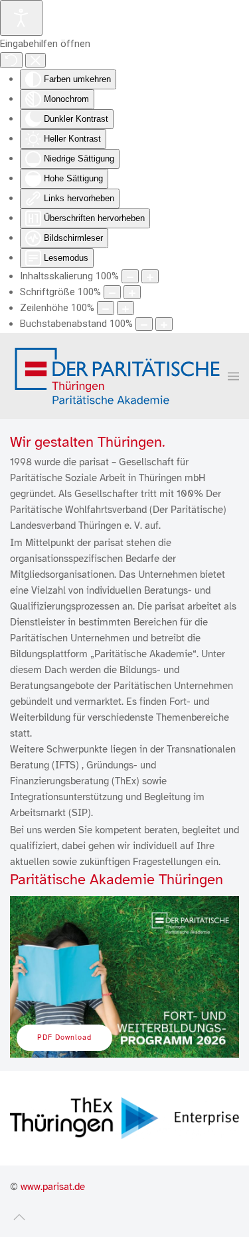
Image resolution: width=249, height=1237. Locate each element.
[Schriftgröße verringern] (112, 292)
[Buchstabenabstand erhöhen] (164, 324)
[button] (233, 375)
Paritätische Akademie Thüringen (116, 879)
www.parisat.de (53, 1187)
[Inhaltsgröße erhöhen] (150, 276)
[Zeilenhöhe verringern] (105, 308)
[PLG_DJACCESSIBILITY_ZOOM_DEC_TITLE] (130, 276)
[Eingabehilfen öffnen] (21, 18)
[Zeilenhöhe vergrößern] (125, 308)
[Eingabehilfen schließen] (35, 60)
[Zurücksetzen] (11, 60)
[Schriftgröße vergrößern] (132, 292)
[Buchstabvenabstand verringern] (144, 324)
